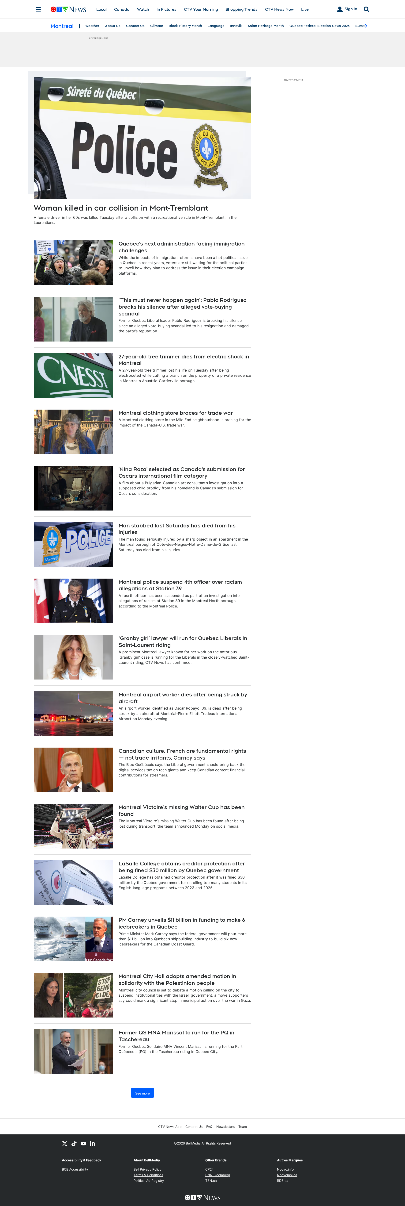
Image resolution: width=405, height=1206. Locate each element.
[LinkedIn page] (93, 1143)
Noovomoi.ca (287, 1175)
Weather (92, 26)
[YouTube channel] (83, 1143)
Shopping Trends (241, 9)
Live (305, 9)
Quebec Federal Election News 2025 (319, 26)
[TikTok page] (74, 1143)
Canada (122, 9)
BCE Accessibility (75, 1169)
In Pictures (166, 9)
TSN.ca (211, 1181)
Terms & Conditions (148, 1175)
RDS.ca (282, 1181)
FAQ (209, 1127)
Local (101, 9)
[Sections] (38, 9)
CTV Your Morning (201, 9)
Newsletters (225, 1127)
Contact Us (135, 26)
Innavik (236, 26)
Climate (156, 26)
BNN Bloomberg (217, 1175)
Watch (143, 9)
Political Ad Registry (149, 1181)
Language (216, 26)
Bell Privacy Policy (147, 1169)
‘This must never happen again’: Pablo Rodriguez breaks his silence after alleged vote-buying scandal (182, 306)
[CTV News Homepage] (68, 9)
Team (242, 1127)
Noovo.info (285, 1169)
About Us (112, 26)
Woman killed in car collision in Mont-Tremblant (121, 207)
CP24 (209, 1169)
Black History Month (185, 26)
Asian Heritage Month (266, 26)
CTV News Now (279, 9)
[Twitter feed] (65, 1143)
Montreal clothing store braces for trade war (176, 413)
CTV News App (170, 1127)
